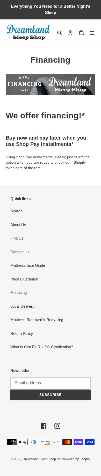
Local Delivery (22, 306)
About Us (18, 224)
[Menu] (92, 32)
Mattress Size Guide (27, 265)
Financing (18, 292)
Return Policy (21, 333)
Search (16, 211)
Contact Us (20, 252)
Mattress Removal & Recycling (36, 320)
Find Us (17, 238)
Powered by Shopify (76, 459)
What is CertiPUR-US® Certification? (41, 347)
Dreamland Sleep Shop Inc (42, 459)
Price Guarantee (24, 279)
